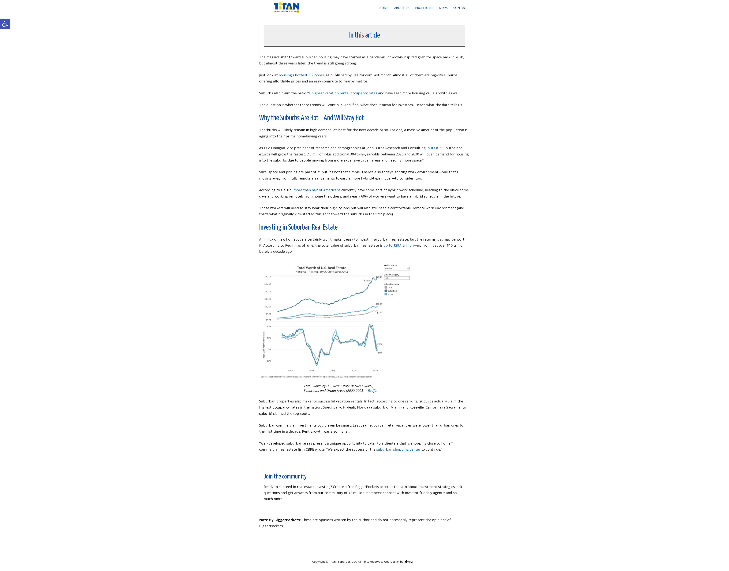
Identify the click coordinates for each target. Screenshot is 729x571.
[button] (5, 24)
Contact (460, 8)
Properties (424, 8)
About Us (401, 8)
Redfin (372, 390)
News (443, 8)
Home (383, 8)
